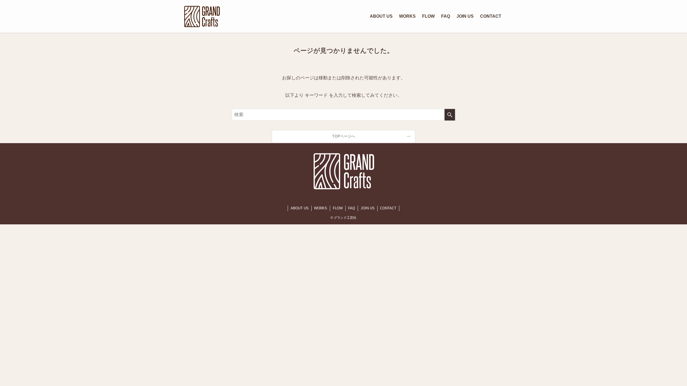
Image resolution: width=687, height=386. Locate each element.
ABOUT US (300, 208)
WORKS (320, 208)
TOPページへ (343, 136)
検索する (449, 115)
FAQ (351, 208)
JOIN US (368, 208)
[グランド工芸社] (202, 16)
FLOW (338, 208)
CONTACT (388, 208)
